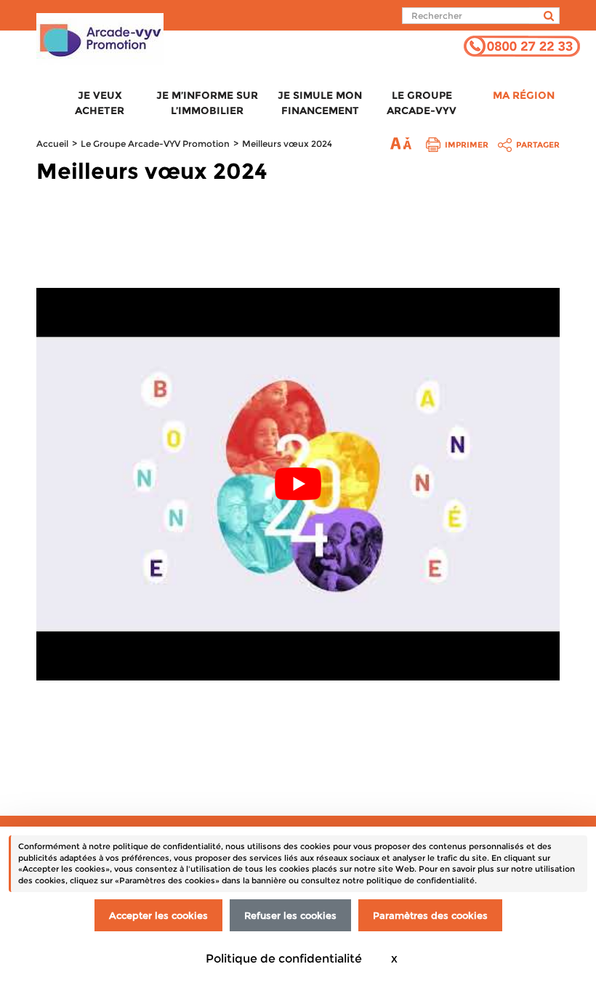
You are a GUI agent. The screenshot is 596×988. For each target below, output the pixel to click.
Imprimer (466, 145)
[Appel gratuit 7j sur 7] (522, 45)
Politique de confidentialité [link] (284, 958)
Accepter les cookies (158, 915)
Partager (538, 145)
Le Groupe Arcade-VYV (421, 103)
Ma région (524, 95)
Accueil (52, 143)
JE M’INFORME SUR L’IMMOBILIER (207, 103)
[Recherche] (544, 15)
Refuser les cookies (290, 915)
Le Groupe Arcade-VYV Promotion (155, 143)
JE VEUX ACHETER (99, 103)
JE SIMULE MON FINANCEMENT (320, 103)
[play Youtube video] (298, 484)
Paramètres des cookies (430, 915)
